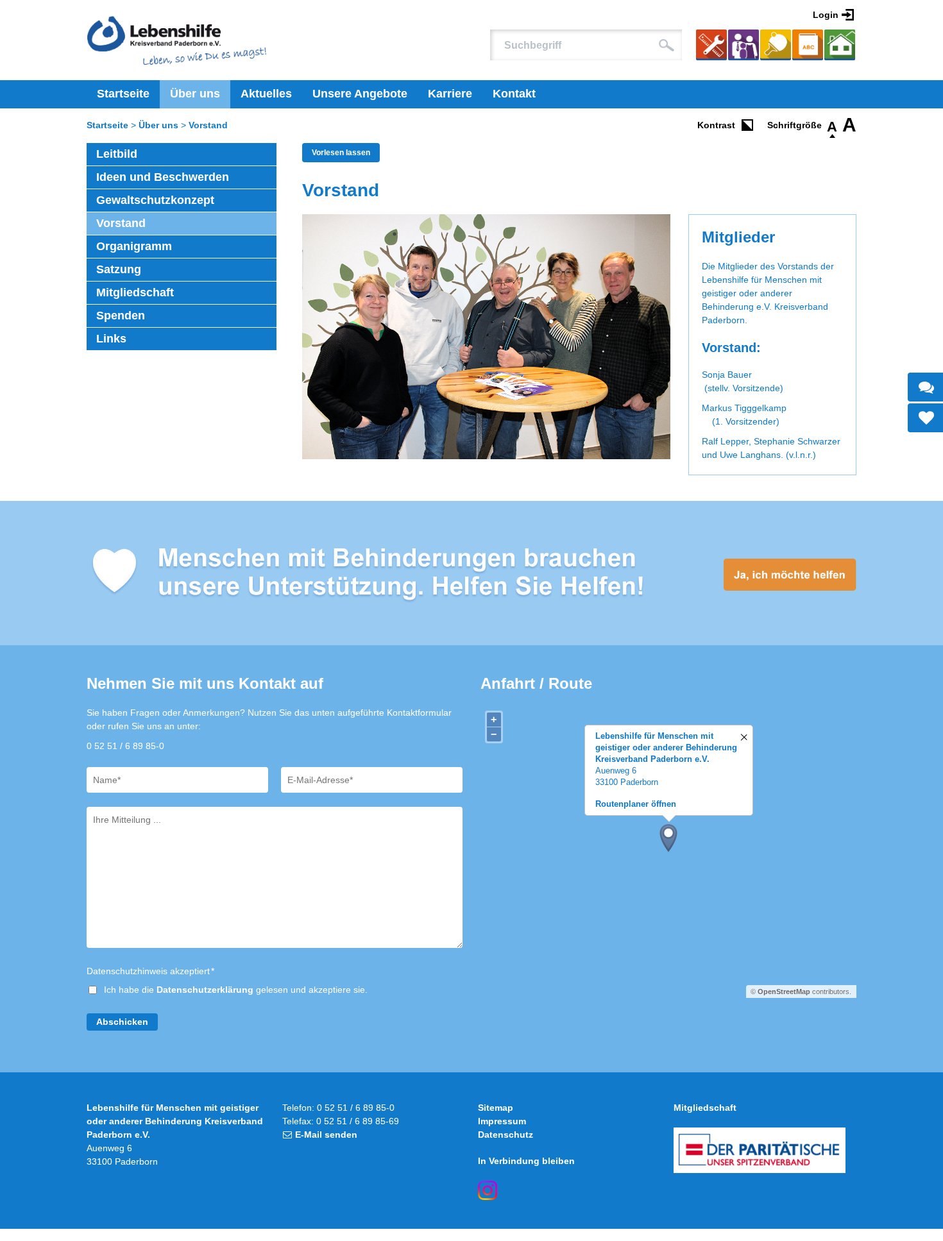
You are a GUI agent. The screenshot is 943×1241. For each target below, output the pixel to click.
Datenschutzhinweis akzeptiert (150, 971)
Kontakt (514, 93)
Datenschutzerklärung (205, 989)
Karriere (450, 93)
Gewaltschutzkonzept (155, 200)
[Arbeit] (711, 47)
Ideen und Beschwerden (162, 177)
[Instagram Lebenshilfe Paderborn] (487, 1190)
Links (111, 338)
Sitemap (495, 1107)
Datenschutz (505, 1134)
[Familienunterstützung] (743, 47)
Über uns (195, 93)
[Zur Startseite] (176, 40)
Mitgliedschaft (135, 292)
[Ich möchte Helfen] (471, 573)
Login (825, 15)
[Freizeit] (775, 47)
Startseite (123, 93)
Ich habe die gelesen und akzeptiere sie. (236, 989)
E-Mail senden (326, 1134)
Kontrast (716, 125)
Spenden (120, 315)
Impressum (502, 1121)
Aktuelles (266, 93)
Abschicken (122, 1022)
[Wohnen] (839, 47)
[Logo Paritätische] (759, 1150)
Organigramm (134, 246)
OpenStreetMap (784, 991)
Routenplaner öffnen (635, 804)
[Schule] (807, 47)
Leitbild (116, 154)
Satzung (118, 269)
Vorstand (208, 125)
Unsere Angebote (359, 93)
